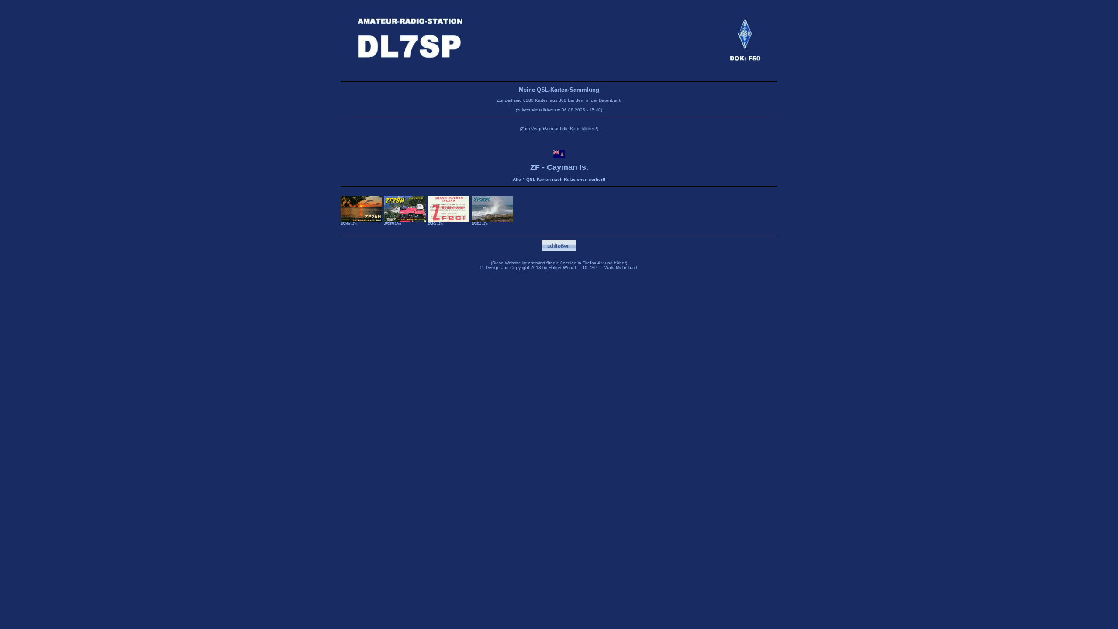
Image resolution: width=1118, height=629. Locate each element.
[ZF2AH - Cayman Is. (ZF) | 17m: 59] (361, 207)
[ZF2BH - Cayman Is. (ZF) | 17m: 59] (405, 207)
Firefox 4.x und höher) (605, 262)
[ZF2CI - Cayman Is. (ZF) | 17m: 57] (448, 207)
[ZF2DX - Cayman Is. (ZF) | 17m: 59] (492, 207)
